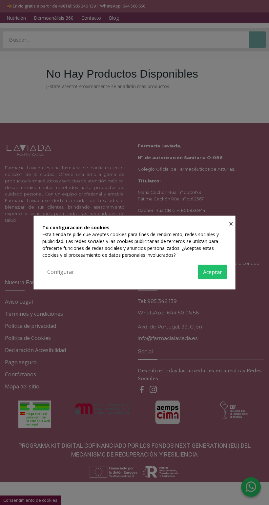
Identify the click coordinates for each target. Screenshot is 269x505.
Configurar (60, 271)
